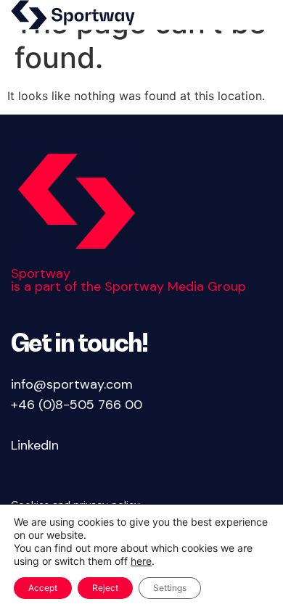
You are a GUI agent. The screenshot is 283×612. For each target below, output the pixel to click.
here (141, 561)
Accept (42, 587)
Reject (105, 587)
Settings (169, 587)
